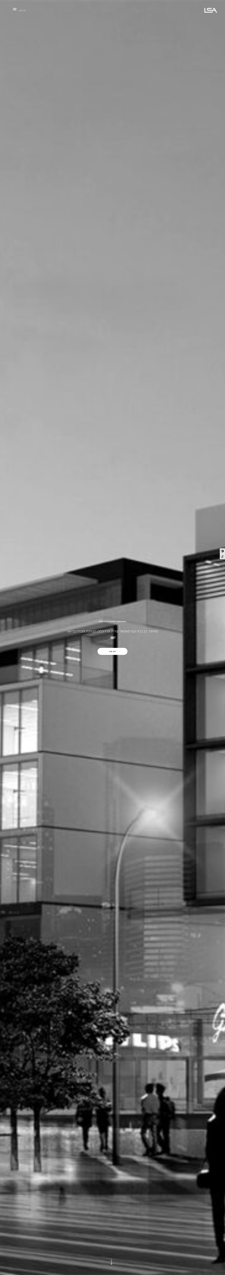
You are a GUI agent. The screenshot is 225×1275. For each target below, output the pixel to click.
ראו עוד (112, 651)
